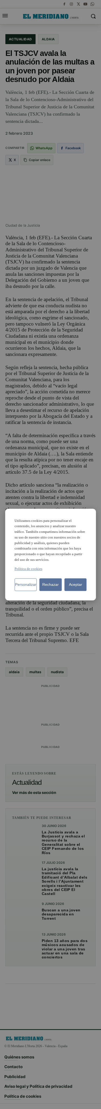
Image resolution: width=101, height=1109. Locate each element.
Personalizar (25, 584)
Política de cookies (28, 569)
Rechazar (50, 584)
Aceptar (75, 584)
